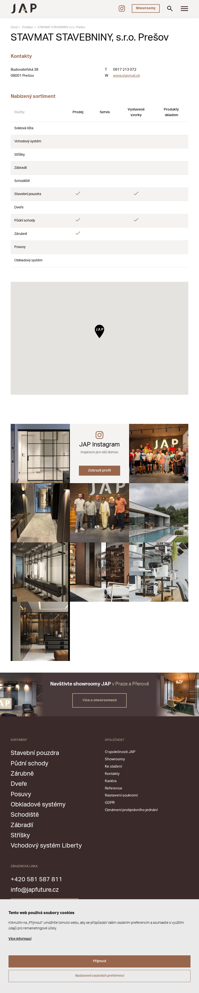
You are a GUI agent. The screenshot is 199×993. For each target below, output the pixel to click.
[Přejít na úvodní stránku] (24, 8)
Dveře (19, 784)
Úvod (14, 27)
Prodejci (27, 27)
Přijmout (99, 961)
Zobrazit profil (99, 470)
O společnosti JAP (120, 752)
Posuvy (21, 794)
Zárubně (22, 774)
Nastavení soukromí (121, 795)
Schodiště (25, 815)
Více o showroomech (100, 700)
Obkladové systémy (38, 805)
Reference (113, 788)
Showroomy (146, 8)
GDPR (110, 803)
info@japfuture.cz (35, 890)
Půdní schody (29, 764)
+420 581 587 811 (36, 879)
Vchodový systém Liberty (46, 846)
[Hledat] (170, 8)
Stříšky (20, 835)
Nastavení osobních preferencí (99, 975)
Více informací (19, 939)
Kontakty (112, 774)
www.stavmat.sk (126, 75)
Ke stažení (113, 766)
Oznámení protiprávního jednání (131, 810)
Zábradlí (22, 825)
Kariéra (110, 781)
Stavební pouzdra (35, 753)
